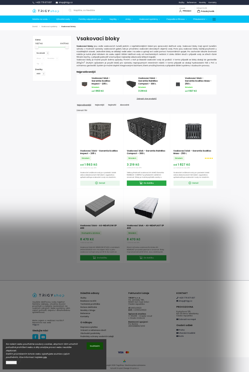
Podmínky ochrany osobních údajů (97, 336)
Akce (40, 58)
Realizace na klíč (88, 301)
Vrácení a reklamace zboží (93, 330)
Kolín (181, 336)
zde (45, 357)
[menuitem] (42, 19)
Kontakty (213, 2)
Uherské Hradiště (186, 333)
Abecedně (124, 105)
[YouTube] (43, 337)
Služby (181, 2)
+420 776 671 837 (186, 298)
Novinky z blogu (87, 310)
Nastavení (11, 362)
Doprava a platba (89, 327)
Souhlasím (95, 346)
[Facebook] (35, 337)
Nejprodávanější (84, 105)
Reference (191, 2)
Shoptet (120, 368)
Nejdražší (112, 105)
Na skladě (42, 53)
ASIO (40, 74)
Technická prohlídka (90, 304)
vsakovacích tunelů (113, 46)
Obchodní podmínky (90, 333)
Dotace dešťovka (88, 307)
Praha (181, 330)
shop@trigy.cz (185, 301)
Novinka (52, 58)
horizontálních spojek (176, 51)
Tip (39, 64)
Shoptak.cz (134, 368)
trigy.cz (35, 325)
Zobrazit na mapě (187, 319)
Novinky (202, 2)
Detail (102, 183)
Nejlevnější (99, 105)
